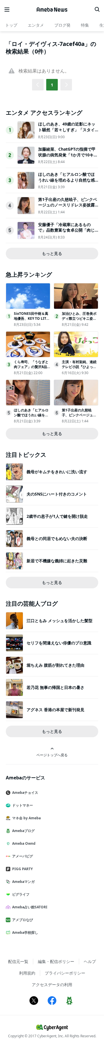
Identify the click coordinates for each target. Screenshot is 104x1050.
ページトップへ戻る (52, 755)
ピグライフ (20, 894)
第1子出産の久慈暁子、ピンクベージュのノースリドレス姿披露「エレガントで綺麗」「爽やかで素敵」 (67, 208)
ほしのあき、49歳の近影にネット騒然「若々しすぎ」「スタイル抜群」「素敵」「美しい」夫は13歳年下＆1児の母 (66, 132)
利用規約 (27, 973)
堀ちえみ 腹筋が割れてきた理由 (55, 665)
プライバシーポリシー (65, 973)
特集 (85, 25)
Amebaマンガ (23, 881)
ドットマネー (22, 805)
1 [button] (52, 85)
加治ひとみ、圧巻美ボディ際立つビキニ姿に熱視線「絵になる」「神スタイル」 (79, 320)
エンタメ (36, 25)
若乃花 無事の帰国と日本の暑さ (55, 687)
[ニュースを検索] (97, 9)
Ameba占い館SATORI (29, 907)
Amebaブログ (23, 830)
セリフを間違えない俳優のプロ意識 (59, 643)
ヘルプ (90, 961)
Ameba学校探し (25, 932)
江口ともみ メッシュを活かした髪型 (59, 620)
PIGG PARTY (22, 868)
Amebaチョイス (25, 792)
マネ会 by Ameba (26, 818)
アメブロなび (22, 919)
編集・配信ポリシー (56, 961)
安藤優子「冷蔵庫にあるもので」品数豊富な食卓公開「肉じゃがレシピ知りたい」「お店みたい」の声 (66, 233)
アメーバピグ (22, 856)
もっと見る (52, 253)
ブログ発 (62, 25)
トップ (11, 25)
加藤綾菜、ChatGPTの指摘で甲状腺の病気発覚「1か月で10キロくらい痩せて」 (68, 154)
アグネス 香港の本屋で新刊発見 (55, 709)
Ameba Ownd (24, 843)
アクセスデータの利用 (52, 984)
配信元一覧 (18, 961)
